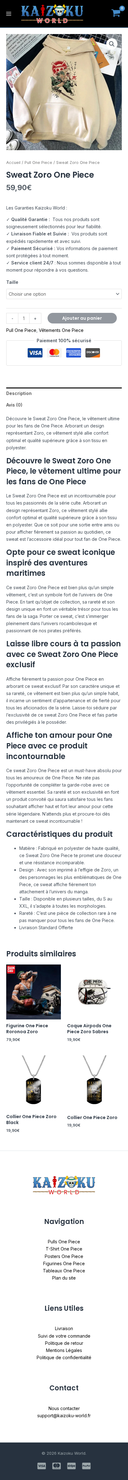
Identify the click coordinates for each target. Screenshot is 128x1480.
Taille (12, 282)
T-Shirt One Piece (64, 1248)
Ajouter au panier (82, 318)
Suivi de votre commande (64, 1336)
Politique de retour (64, 1343)
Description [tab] (19, 393)
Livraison (64, 1328)
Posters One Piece (64, 1256)
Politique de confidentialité (64, 1357)
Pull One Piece (38, 162)
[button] (111, 44)
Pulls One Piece (64, 1241)
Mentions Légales (64, 1350)
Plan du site (64, 1277)
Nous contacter (64, 1408)
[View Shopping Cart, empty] (116, 14)
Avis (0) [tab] (14, 404)
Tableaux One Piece (64, 1270)
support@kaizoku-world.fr (64, 1415)
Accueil (13, 162)
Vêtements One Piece (61, 330)
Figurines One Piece (64, 1263)
